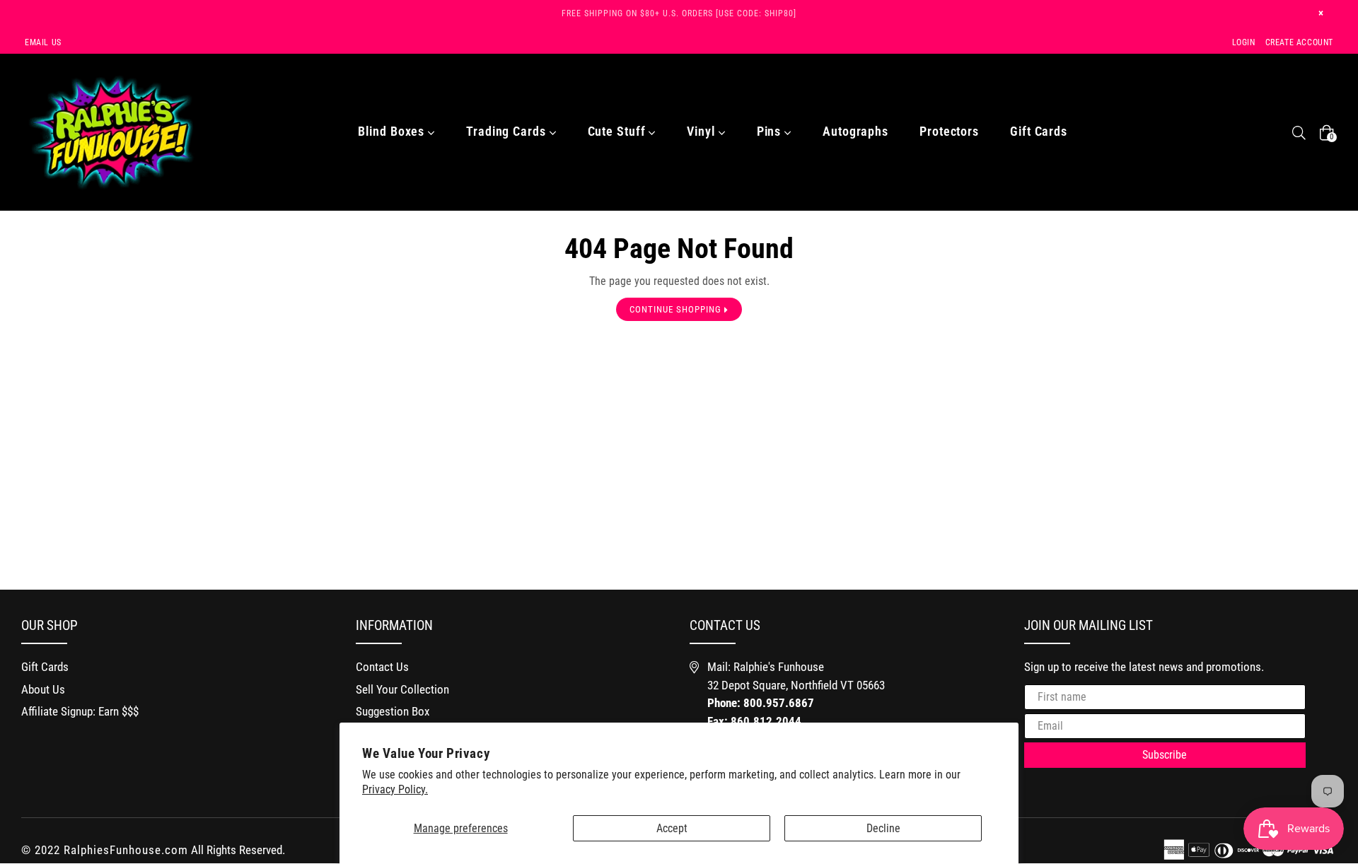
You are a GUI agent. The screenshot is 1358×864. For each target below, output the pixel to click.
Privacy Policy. (395, 789)
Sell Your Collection (402, 689)
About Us (43, 689)
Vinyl (702, 131)
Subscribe (1164, 754)
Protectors (949, 131)
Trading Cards (508, 131)
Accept (671, 828)
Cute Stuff (618, 131)
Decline (883, 828)
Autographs (855, 131)
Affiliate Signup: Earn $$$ (80, 711)
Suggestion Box (392, 711)
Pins (771, 131)
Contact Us (382, 667)
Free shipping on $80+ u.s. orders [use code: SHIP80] (679, 13)
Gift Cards (1038, 131)
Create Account (1299, 42)
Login (1243, 42)
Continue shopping (676, 309)
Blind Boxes (393, 131)
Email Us (43, 42)
